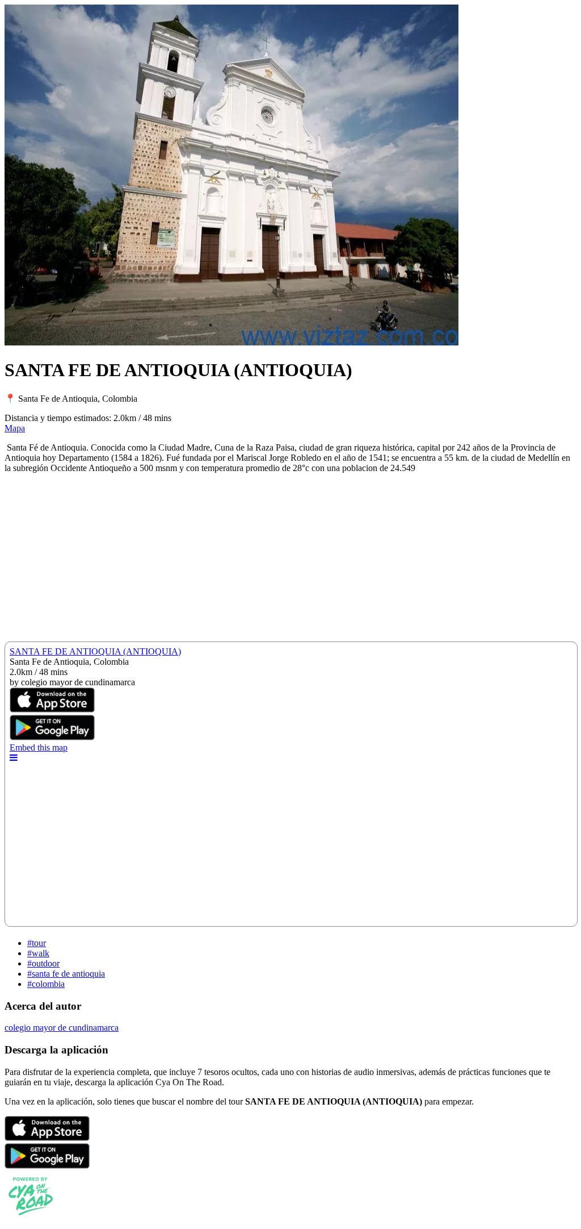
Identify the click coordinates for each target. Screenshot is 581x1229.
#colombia (46, 984)
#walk (38, 953)
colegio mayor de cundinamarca (62, 1027)
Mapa (15, 428)
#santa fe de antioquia (66, 973)
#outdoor (43, 963)
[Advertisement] (290, 561)
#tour (36, 943)
